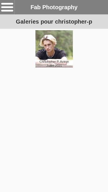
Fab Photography (54, 7)
